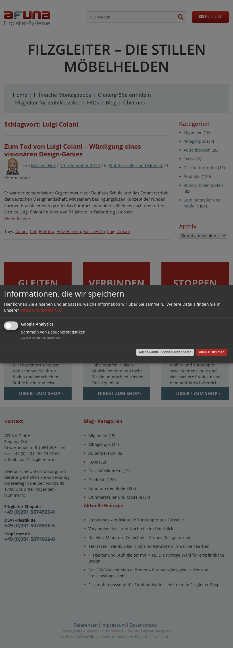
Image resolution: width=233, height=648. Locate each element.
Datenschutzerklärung (41, 310)
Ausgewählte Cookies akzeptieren (165, 352)
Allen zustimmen (211, 352)
